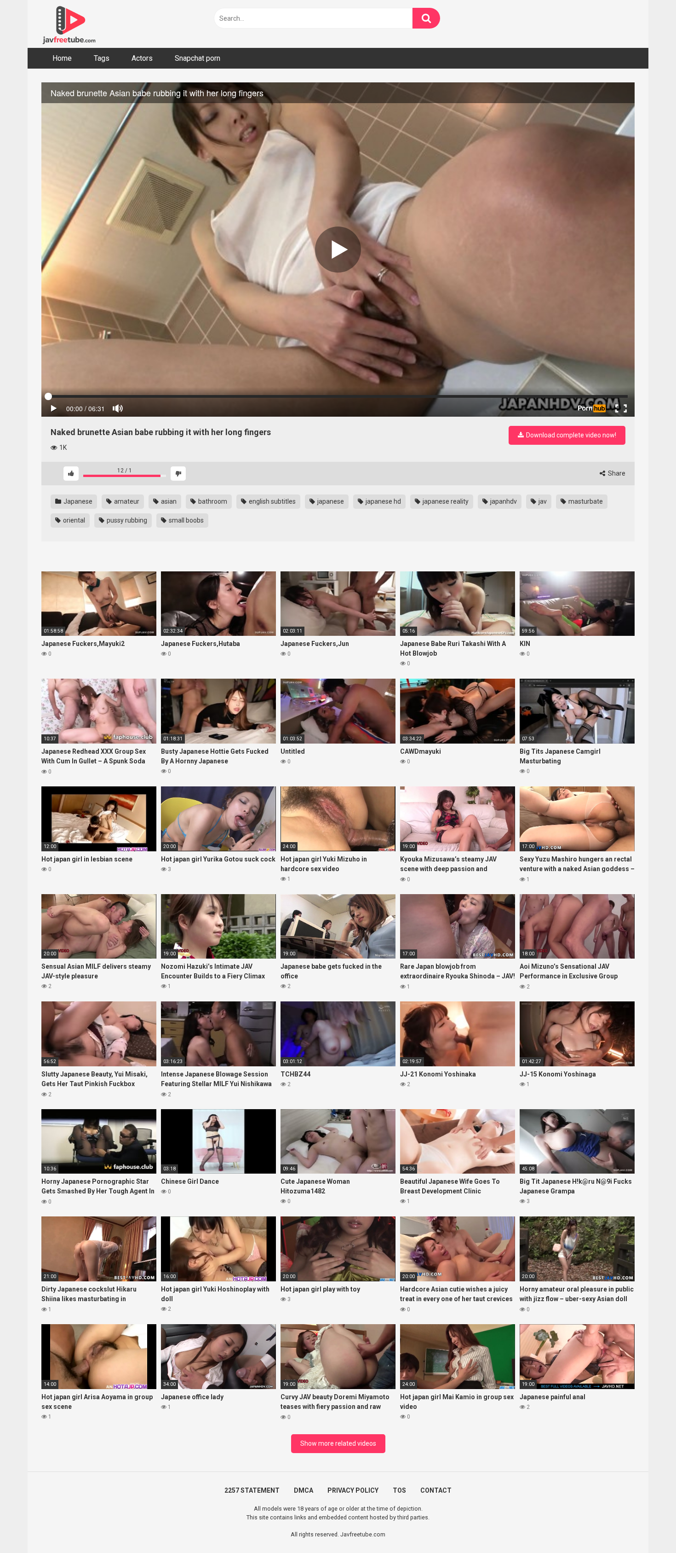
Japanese (77, 501)
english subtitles (271, 501)
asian (168, 501)
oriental (73, 520)
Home (62, 58)
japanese (330, 501)
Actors (142, 58)
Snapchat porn (197, 58)
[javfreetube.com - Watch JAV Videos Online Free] (69, 24)
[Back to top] (645, 1525)
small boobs (185, 520)
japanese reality (445, 501)
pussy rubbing (126, 520)
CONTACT (436, 1490)
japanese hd (382, 501)
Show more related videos (338, 1443)
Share (616, 473)
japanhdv (503, 501)
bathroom (212, 501)
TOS (399, 1490)
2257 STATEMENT (252, 1490)
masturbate (585, 501)
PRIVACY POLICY (352, 1490)
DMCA (303, 1490)
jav (542, 501)
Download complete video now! (570, 435)
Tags (101, 58)
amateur (126, 501)
